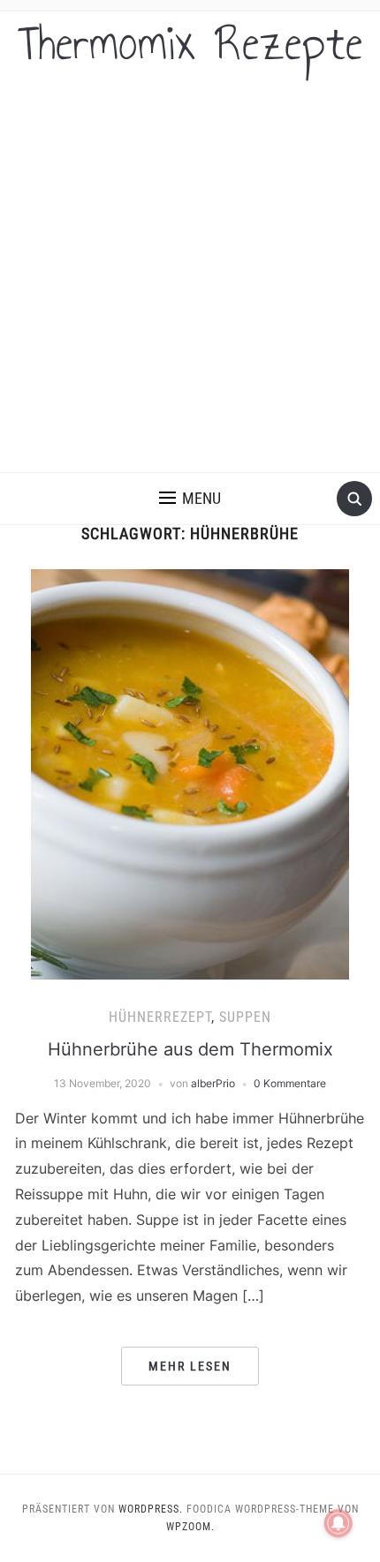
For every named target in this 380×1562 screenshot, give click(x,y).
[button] (190, 499)
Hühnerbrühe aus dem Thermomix (190, 1049)
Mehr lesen (190, 1366)
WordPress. (150, 1509)
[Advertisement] (190, 273)
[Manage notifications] (338, 1523)
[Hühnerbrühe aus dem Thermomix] (190, 773)
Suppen (245, 1017)
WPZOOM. (190, 1527)
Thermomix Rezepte (190, 43)
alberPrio (213, 1083)
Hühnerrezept (160, 1017)
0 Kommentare (290, 1083)
